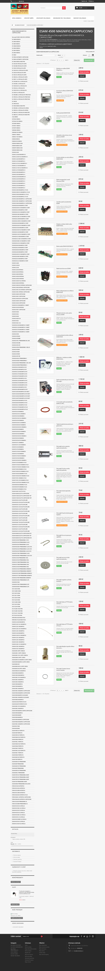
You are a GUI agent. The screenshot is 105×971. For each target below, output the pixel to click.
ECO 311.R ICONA (16, 604)
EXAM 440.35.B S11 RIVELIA (18, 806)
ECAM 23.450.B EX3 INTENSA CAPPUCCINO (22, 285)
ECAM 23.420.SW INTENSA (18, 283)
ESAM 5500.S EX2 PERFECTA (18, 750)
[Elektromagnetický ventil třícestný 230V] (45, 187)
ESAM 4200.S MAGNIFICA (18, 708)
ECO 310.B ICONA (16, 588)
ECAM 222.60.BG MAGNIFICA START (20, 256)
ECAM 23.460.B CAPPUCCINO (18, 294)
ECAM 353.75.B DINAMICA (18, 449)
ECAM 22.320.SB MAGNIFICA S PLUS (20, 194)
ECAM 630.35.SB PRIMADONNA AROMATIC (21, 568)
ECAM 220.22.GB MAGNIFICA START (20, 223)
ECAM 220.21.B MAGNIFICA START (20, 209)
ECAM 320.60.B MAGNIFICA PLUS (19, 400)
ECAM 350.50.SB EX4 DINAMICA (19, 427)
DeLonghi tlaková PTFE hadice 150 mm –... (64, 602)
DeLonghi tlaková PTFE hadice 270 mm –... (64, 625)
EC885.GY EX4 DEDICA (17, 136)
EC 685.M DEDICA (16, 48)
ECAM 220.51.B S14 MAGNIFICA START (21, 243)
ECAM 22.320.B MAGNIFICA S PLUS (20, 190)
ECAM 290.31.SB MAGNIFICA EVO (19, 371)
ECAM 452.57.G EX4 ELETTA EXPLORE (21, 526)
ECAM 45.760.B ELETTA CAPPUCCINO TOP (21, 495)
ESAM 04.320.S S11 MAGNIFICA (19, 644)
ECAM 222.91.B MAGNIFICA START (20, 258)
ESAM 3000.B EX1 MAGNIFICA (19, 670)
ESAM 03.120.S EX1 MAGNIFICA (19, 628)
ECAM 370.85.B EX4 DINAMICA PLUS (20, 471)
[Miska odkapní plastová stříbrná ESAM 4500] (45, 298)
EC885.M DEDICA (16, 139)
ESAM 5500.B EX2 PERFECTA (18, 737)
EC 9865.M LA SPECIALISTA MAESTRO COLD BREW (21, 115)
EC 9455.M (14, 101)
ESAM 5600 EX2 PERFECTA (18, 757)
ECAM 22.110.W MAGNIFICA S (18, 178)
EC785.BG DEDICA (16, 123)
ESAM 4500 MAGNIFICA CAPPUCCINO (20, 719)
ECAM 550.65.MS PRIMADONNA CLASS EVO (22, 546)
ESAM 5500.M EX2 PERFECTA (18, 743)
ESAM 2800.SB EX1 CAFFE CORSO (20, 666)
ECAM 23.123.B (15, 267)
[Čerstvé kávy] (24, 9)
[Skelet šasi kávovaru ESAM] (45, 276)
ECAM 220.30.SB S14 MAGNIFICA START (21, 229)
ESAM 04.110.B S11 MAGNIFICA (19, 635)
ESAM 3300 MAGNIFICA (17, 684)
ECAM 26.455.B (15, 334)
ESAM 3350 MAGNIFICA (17, 686)
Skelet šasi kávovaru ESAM (63, 268)
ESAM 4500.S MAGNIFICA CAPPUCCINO (21, 724)
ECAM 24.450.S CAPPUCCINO (18, 309)
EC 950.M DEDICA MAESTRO (18, 105)
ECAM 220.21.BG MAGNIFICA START (20, 214)
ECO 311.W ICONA (16, 606)
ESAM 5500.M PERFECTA (17, 746)
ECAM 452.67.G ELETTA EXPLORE (20, 529)
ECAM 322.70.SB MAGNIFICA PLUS (20, 409)
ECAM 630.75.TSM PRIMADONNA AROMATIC (22, 575)
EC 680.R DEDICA (16, 43)
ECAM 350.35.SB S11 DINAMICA (19, 418)
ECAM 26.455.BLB (16, 336)
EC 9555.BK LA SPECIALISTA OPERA (20, 108)
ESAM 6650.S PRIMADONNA (18, 772)
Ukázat (59, 55)
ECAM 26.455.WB (16, 354)
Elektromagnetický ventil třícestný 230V (63, 180)
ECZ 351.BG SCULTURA (17, 608)
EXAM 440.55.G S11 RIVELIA (18, 817)
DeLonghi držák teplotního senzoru (63, 491)
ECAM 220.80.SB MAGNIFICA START (20, 249)
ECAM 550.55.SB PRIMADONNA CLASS (20, 542)
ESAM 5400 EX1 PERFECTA (18, 730)
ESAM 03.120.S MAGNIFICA (18, 630)
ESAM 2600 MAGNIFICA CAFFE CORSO (21, 662)
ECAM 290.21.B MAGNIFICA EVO (19, 367)
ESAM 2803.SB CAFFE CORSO (19, 668)
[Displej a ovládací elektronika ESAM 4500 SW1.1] (45, 232)
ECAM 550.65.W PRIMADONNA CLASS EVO (21, 551)
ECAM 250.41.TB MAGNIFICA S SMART (20, 331)
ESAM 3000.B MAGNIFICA (18, 673)
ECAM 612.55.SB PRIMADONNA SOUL (20, 566)
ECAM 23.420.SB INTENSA (18, 276)
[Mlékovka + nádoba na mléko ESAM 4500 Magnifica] (45, 365)
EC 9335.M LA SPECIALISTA (18, 88)
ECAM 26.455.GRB (16, 342)
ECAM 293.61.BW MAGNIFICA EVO (19, 389)
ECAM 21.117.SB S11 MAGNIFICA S (20, 167)
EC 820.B (14, 54)
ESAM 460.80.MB (16, 728)
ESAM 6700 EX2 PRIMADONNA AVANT (20, 777)
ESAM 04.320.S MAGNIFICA (18, 642)
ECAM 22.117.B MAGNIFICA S (18, 187)
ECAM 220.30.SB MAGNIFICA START (20, 227)
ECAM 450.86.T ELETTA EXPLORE (19, 520)
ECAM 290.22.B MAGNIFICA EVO (19, 369)
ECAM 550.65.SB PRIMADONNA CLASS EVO (22, 549)
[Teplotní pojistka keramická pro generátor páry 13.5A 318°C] (45, 432)
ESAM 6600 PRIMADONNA (18, 763)
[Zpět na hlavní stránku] (12, 25)
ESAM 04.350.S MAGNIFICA (18, 646)
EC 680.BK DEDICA (16, 39)
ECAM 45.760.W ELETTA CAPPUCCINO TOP (22, 498)
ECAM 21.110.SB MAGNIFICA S (19, 154)
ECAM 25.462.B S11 (16, 318)
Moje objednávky (43, 945)
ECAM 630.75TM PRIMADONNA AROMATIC (21, 577)
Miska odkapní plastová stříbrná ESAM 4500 (64, 291)
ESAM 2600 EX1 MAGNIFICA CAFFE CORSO (22, 659)
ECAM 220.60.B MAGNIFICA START (20, 245)
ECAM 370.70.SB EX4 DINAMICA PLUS (20, 467)
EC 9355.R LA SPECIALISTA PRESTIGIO (21, 99)
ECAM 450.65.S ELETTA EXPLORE (19, 513)
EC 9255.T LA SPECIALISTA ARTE (19, 79)
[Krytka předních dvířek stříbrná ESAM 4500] (45, 343)
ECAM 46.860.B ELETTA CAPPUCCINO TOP (21, 535)
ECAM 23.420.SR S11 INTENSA (19, 280)
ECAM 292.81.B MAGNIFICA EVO (19, 387)
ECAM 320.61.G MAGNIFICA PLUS (19, 404)
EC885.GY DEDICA (16, 134)
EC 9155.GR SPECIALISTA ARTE (19, 63)
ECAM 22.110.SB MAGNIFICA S (19, 176)
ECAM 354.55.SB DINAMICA (18, 458)
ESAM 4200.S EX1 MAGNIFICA (19, 706)
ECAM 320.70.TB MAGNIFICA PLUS (20, 407)
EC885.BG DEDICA (16, 130)
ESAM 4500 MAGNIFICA (17, 717)
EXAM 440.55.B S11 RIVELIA (18, 812)
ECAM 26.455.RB (15, 351)
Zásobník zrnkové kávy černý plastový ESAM (64, 136)
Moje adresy (42, 950)
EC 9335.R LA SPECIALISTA (18, 92)
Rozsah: (12, 844)
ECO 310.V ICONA (16, 595)
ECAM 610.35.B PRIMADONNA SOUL (20, 557)
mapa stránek (91, 21)
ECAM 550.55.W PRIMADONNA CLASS (20, 544)
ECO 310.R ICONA (16, 593)
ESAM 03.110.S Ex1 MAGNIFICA (19, 624)
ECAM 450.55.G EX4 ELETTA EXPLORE (21, 502)
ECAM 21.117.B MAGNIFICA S (18, 161)
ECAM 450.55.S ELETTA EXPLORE (19, 504)
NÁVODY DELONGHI (80, 18)
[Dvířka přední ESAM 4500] (45, 120)
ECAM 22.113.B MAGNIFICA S (18, 183)
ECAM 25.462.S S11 (16, 322)
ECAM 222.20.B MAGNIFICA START (20, 252)
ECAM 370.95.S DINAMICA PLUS (19, 478)
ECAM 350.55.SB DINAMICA (18, 433)
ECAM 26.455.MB (16, 349)
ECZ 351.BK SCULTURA (17, 611)
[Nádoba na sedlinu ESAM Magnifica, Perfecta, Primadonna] (45, 76)
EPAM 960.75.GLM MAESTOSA (19, 619)
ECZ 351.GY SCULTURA (17, 613)
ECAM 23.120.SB (15, 265)
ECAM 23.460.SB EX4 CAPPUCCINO (20, 298)
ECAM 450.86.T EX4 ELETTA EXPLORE (20, 522)
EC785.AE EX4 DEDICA (17, 121)
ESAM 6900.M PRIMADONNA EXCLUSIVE (21, 783)
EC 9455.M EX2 (15, 103)
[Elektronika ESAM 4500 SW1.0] (45, 254)
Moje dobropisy (42, 948)
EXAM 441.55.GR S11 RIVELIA (18, 823)
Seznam (92, 56)
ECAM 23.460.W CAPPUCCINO (18, 300)
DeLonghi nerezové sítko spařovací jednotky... (63, 558)
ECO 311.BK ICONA (16, 602)
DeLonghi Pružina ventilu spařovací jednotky (63, 469)
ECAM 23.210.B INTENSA (17, 269)
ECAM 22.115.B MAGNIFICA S (18, 185)
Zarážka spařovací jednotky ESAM (63, 202)
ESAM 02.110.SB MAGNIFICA (18, 622)
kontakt (85, 21)
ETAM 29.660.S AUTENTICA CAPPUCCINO (21, 797)
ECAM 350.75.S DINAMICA (18, 442)
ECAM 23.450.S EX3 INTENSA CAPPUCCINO (22, 289)
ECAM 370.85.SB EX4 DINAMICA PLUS (20, 475)
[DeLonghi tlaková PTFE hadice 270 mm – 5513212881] (45, 632)
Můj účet (41, 943)
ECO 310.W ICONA (16, 597)
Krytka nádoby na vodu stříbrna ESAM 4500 (64, 158)
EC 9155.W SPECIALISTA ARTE (19, 72)
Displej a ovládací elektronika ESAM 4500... (64, 224)
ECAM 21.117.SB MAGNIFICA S (19, 165)
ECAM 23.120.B (15, 263)
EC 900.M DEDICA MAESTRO (18, 61)
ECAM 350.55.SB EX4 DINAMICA (19, 436)
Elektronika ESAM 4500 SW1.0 (64, 246)
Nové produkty (17, 877)
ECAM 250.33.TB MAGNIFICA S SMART (20, 329)
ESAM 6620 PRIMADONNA (18, 768)
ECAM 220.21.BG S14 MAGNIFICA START (21, 216)
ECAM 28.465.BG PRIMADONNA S (19, 360)
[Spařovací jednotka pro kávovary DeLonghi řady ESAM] (45, 387)
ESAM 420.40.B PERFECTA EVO (19, 701)
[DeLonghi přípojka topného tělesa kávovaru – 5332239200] (45, 654)
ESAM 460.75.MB (16, 726)
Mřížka (89, 56)
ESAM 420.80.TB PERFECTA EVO (19, 704)
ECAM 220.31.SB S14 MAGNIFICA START (21, 234)
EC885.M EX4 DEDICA (17, 141)
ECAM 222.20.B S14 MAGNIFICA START (21, 254)
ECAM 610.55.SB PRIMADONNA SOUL (20, 560)
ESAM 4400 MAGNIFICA (17, 712)
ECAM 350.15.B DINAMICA (18, 411)
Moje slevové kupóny (44, 954)
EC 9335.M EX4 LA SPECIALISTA (19, 85)
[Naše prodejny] (22, 913)
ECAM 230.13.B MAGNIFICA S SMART (20, 305)
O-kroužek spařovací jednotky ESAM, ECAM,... (64, 402)
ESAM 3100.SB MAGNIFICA (18, 675)
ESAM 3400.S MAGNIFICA (18, 688)
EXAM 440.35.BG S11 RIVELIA (18, 808)
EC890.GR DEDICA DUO (17, 143)
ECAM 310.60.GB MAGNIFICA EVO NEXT (21, 393)
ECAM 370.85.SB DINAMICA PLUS (19, 473)
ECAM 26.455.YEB (16, 356)
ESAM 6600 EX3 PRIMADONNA (19, 761)
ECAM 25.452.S (15, 314)
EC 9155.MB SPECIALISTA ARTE (19, 66)
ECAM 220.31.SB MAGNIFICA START (20, 232)
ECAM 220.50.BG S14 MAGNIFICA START (21, 241)
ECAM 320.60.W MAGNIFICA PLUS (19, 402)
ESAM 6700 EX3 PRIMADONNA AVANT (20, 779)
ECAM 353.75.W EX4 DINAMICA (19, 455)
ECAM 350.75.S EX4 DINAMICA (19, 444)
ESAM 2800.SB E (16, 664)
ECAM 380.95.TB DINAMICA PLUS (19, 486)
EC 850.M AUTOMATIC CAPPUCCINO (20, 57)
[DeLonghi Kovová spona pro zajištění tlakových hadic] (45, 543)
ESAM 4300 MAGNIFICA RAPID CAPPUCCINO (22, 710)
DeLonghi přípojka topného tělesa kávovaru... (65, 647)
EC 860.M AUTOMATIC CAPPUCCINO (20, 59)
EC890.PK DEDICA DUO (17, 147)
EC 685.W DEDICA (16, 52)
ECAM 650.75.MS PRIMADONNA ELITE (20, 584)
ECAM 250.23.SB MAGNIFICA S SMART (20, 325)
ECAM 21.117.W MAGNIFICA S (18, 170)
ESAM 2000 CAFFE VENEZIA (18, 650)
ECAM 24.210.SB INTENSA (18, 307)
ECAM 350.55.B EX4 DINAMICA (19, 431)
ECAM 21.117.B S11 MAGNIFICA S (19, 163)
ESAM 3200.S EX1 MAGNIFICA (19, 677)
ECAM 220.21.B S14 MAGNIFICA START (21, 212)
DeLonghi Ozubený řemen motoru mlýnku (63, 669)
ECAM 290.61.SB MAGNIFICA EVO (19, 380)
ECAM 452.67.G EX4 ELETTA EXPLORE (21, 531)
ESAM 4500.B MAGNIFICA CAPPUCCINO (21, 721)
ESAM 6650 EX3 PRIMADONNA (19, 770)
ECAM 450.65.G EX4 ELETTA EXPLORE (21, 511)
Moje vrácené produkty (44, 947)
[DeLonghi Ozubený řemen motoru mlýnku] (45, 676)
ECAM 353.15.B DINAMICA (18, 447)
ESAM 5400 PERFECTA (17, 732)
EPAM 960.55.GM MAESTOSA (18, 617)
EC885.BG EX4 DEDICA (17, 132)
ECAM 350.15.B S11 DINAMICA (19, 413)
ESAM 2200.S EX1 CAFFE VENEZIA (20, 655)
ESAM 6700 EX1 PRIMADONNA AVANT (20, 775)
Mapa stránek (28, 961)
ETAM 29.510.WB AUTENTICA (18, 790)
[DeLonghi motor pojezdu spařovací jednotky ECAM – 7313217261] (45, 454)
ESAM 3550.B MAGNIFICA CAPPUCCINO (21, 693)
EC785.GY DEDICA (16, 125)
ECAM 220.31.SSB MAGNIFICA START (20, 236)
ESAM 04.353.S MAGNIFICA (18, 648)
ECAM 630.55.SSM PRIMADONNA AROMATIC (22, 573)
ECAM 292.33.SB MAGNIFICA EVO (19, 385)
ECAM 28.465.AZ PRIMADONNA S (19, 358)
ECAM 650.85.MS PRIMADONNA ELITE (20, 586)
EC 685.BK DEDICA (16, 46)
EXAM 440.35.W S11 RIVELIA (18, 810)
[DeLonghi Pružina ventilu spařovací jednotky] (45, 476)
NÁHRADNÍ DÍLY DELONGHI (62, 18)
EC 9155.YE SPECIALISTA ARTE (19, 74)
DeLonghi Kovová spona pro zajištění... (63, 536)
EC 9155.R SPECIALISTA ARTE (19, 68)
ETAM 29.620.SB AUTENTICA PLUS (20, 794)
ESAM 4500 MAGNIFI (16, 715)
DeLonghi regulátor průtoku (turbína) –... (63, 580)
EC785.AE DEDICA (16, 119)
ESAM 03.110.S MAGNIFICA (18, 626)
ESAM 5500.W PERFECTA (17, 755)
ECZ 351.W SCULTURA (17, 615)
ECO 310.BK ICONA (16, 591)
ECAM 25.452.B (15, 311)
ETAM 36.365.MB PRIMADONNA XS (20, 803)
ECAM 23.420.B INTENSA (17, 274)
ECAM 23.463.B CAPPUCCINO (18, 303)
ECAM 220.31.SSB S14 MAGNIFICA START (21, 238)
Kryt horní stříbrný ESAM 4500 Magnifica (64, 91)
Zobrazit (41, 47)
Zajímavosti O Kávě (18, 867)
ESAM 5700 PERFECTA (17, 759)
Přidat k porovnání (84, 81)
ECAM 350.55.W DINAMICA (18, 438)
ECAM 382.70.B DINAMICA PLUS (19, 489)
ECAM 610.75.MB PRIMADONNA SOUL (20, 564)
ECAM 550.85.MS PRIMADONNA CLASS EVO (22, 555)
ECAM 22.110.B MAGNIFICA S (18, 174)
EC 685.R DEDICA (16, 50)
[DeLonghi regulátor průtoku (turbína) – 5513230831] (45, 587)
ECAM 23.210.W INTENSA (17, 272)
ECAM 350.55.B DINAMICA (18, 429)
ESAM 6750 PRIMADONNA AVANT (19, 781)
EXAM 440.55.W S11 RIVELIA (18, 821)
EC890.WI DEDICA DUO (17, 150)
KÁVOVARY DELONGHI (43, 18)
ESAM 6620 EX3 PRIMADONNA (19, 766)
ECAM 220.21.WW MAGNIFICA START (20, 218)
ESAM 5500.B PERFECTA (17, 739)
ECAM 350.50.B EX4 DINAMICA (19, 424)
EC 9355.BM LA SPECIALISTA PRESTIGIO (21, 94)
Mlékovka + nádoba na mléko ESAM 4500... (64, 358)
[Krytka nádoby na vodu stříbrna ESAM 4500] (45, 165)
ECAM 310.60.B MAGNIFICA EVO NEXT (20, 391)
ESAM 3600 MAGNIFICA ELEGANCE (20, 695)
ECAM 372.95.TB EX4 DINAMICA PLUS (20, 482)
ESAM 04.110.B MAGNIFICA (18, 633)
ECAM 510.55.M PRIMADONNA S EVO (20, 540)
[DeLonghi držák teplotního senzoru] (45, 498)
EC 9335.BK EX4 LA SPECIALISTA (19, 81)
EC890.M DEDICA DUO (17, 145)
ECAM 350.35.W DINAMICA (18, 420)
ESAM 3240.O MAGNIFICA (18, 681)
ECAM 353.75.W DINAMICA (18, 453)
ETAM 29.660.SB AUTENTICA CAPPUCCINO (21, 799)
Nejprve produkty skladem (18, 839)
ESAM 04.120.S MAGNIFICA (18, 639)
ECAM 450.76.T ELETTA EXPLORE (19, 517)
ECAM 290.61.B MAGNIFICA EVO (19, 378)
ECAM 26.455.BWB (16, 338)
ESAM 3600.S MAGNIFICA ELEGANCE (20, 697)
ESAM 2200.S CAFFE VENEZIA (19, 653)
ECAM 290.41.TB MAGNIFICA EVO (19, 373)
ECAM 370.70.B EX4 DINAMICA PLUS (20, 464)
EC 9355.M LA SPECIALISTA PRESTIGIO (21, 97)
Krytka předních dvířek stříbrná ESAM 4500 (64, 336)
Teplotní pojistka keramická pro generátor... (64, 424)
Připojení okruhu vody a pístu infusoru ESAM (64, 313)
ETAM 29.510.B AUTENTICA (18, 786)
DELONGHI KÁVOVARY (16, 945)
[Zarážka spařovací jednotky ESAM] (45, 209)
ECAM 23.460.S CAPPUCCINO (18, 296)
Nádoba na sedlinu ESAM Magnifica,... (63, 69)
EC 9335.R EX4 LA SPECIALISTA (19, 90)
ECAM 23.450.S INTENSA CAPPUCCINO (21, 291)
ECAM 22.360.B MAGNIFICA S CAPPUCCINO (22, 198)
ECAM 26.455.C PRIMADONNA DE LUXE (21, 340)
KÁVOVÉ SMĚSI (29, 18)
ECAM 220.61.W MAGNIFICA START (20, 247)
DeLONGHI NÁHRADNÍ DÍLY (17, 947)
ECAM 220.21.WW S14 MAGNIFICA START (21, 221)
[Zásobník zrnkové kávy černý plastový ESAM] (45, 143)
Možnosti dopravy (17, 855)
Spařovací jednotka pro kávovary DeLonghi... (65, 380)
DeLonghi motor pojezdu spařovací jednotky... (63, 447)
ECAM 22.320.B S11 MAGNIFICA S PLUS (21, 192)
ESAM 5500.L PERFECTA (17, 741)
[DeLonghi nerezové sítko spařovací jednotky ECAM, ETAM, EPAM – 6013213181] (45, 565)
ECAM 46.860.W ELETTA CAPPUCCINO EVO (22, 537)
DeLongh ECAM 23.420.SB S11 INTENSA (21, 37)
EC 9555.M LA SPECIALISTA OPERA (20, 110)
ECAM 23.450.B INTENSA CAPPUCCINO (21, 287)
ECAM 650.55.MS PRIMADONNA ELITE (20, 580)
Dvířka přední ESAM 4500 (63, 113)
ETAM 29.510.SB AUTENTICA (18, 788)
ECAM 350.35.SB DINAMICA (18, 416)
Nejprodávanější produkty (30, 948)
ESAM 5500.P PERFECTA (17, 748)
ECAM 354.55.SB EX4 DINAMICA (19, 460)
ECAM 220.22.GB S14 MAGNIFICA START (21, 225)
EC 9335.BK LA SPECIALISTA (18, 83)
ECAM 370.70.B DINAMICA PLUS (19, 462)
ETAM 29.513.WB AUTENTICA (18, 792)
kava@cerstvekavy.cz (78, 950)
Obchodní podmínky (17, 859)
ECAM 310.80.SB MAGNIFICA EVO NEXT (21, 396)
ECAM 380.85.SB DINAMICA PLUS (19, 484)
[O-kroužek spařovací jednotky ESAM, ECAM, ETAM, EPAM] (45, 409)
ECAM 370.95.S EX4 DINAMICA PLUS (20, 480)
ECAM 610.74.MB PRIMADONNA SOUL (20, 562)
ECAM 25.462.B (15, 316)
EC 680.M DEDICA (16, 41)
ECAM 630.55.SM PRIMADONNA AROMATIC (21, 571)
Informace (16, 851)
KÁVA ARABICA (16, 18)
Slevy (14, 887)
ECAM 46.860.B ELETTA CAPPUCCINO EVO (21, 533)
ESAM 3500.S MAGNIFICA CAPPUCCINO (21, 690)
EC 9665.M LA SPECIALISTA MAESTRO (21, 112)
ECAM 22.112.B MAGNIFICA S (18, 181)
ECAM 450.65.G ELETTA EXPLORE (20, 509)
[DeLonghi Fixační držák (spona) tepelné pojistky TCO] (45, 521)
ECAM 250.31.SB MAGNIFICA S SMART (20, 327)
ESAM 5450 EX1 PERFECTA (18, 735)
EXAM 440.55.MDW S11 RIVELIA (19, 819)
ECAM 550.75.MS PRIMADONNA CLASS (21, 553)
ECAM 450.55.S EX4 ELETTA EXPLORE (21, 506)
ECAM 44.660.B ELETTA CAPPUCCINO (20, 493)
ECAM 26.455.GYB (16, 345)
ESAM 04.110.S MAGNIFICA (18, 637)
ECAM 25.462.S (15, 320)
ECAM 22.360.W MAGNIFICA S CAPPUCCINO (22, 203)
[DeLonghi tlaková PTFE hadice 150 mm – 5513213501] (45, 609)
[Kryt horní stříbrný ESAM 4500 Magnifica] (45, 98)
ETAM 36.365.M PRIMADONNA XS (19, 801)
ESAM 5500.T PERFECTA (17, 752)
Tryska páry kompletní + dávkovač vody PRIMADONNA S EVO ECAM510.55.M (26, 892)
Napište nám (84, 1)
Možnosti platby (16, 857)
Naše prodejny (17, 910)
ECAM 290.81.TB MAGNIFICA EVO (19, 382)
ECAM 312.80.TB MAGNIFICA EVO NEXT (21, 398)
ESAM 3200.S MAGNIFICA (18, 679)
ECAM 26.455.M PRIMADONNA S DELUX (21, 347)
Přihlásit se (91, 1)
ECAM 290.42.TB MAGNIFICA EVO (19, 376)
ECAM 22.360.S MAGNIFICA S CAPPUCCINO (22, 201)
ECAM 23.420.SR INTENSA (18, 278)
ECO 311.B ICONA (16, 599)
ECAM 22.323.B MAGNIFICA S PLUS (20, 196)
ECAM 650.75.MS (16, 582)
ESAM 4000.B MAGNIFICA (18, 699)
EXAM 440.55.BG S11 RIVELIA (18, 814)
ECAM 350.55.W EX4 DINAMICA (19, 440)
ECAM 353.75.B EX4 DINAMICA (19, 451)
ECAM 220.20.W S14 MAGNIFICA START (21, 207)
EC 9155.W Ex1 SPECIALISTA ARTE (20, 70)
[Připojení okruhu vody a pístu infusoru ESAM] (45, 320)
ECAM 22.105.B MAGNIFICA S (18, 172)
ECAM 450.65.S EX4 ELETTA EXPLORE (21, 515)
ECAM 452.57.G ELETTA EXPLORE (20, 524)
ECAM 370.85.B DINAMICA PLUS (19, 469)
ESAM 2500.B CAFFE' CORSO (18, 657)
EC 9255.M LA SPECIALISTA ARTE (19, 77)
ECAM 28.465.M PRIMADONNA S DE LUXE (21, 362)
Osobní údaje (42, 952)
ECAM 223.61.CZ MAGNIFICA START (20, 260)
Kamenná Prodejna (17, 861)
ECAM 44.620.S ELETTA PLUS (18, 491)
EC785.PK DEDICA (16, 128)
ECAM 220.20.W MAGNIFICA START (20, 205)
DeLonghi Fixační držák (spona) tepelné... (64, 513)
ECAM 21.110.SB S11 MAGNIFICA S (20, 156)
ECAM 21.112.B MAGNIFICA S (18, 159)
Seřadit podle (39, 55)
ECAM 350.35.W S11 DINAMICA (19, 422)
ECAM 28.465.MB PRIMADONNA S (19, 365)
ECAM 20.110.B (15, 152)
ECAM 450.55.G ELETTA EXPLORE (20, 500)
